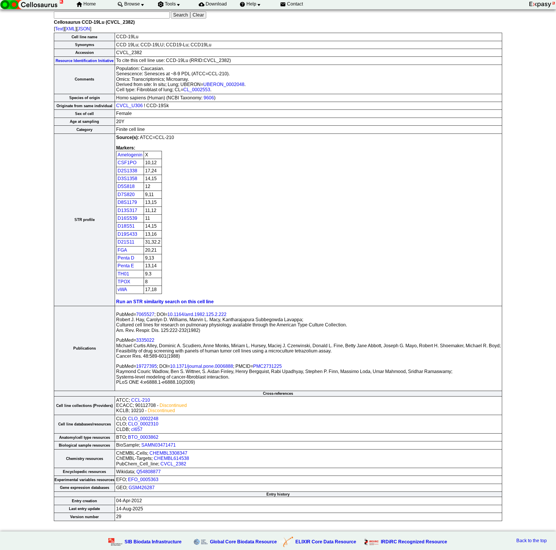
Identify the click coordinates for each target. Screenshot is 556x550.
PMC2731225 (267, 366)
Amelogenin (130, 154)
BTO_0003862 (143, 437)
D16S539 (127, 218)
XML (70, 28)
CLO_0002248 (143, 418)
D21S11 (126, 242)
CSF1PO (127, 162)
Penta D (126, 257)
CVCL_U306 (129, 105)
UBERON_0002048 (223, 84)
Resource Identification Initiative (85, 61)
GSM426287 (142, 487)
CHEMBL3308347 (168, 453)
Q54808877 (148, 471)
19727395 (146, 366)
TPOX (124, 281)
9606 (209, 97)
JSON (84, 28)
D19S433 (127, 234)
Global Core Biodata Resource (243, 541)
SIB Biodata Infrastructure (153, 541)
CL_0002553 (196, 89)
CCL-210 (140, 400)
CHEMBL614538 (171, 458)
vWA (122, 289)
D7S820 (126, 194)
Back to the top (531, 540)
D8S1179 (127, 202)
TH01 (123, 273)
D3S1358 (127, 178)
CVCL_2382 (173, 463)
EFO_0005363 (143, 479)
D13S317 (127, 210)
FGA (122, 250)
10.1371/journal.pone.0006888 (201, 366)
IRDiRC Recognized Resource (414, 541)
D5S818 (126, 186)
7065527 (145, 314)
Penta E (126, 265)
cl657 (136, 429)
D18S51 (126, 226)
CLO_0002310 (143, 423)
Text (59, 28)
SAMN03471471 (158, 445)
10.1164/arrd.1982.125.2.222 (196, 314)
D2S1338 (127, 170)
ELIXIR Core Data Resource (325, 541)
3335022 (145, 340)
